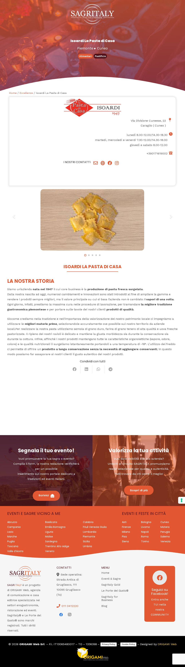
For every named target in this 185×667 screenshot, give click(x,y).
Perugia (165, 532)
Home (13, 92)
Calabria (88, 522)
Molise (49, 536)
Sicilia (86, 541)
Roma (145, 536)
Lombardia (89, 532)
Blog (104, 606)
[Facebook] (61, 614)
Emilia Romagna (55, 527)
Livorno (145, 527)
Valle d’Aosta (15, 551)
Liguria (49, 532)
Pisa (124, 536)
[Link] (95, 162)
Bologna (146, 522)
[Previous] (14, 217)
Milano (126, 532)
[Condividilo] (75, 369)
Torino (145, 541)
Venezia (165, 541)
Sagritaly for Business (109, 598)
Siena (125, 541)
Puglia (11, 541)
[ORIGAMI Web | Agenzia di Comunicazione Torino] (92, 654)
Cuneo (159, 125)
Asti (124, 522)
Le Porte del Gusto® (114, 590)
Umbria (87, 546)
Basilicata (51, 522)
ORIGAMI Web (167, 644)
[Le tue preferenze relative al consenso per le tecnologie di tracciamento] (181, 500)
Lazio (10, 532)
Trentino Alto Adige (57, 546)
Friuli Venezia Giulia (95, 527)
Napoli (145, 532)
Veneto (49, 551)
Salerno (165, 536)
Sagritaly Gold (110, 584)
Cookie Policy (128, 644)
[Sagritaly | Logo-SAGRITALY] (92, 14)
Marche (12, 536)
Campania (14, 527)
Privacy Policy (108, 644)
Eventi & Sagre (111, 578)
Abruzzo (12, 522)
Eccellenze (26, 92)
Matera (164, 527)
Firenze (126, 527)
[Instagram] (69, 614)
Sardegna (51, 541)
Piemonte (89, 536)
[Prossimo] (171, 217)
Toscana (12, 546)
